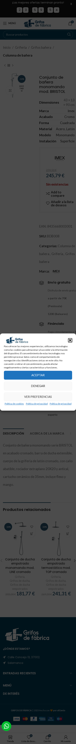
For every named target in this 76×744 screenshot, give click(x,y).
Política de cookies (14, 403)
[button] (70, 340)
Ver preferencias (38, 396)
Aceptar (38, 375)
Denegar (38, 386)
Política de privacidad (37, 403)
